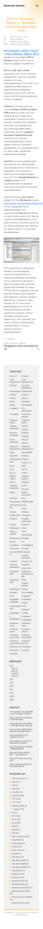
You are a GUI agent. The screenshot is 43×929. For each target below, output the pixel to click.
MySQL (16, 830)
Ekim (13, 668)
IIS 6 (15, 813)
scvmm (25, 548)
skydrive (26, 565)
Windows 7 (18, 874)
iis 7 (12, 469)
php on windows (11, 343)
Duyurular (18, 795)
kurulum (14, 498)
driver (25, 426)
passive (26, 525)
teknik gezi (15, 589)
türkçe (25, 589)
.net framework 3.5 (15, 380)
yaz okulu (15, 650)
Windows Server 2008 (19, 42)
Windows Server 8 (21, 903)
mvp (24, 508)
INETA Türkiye (13, 477)
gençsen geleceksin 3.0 (15, 447)
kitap (13, 492)
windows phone (14, 630)
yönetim (14, 654)
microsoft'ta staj (15, 506)
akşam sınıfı (27, 391)
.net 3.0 (14, 376)
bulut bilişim (27, 405)
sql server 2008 (14, 581)
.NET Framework (20, 778)
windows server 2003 (14, 636)
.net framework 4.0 (27, 380)
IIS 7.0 (15, 37)
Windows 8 (18, 877)
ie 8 (12, 466)
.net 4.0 (26, 376)
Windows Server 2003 (22, 888)
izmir (25, 486)
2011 (11, 689)
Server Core (18, 850)
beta (13, 401)
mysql (13, 512)
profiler (26, 538)
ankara (13, 395)
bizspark (26, 401)
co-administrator (27, 409)
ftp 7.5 (25, 443)
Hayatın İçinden (19, 806)
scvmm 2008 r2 (15, 553)
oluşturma (27, 515)
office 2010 (15, 515)
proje (13, 542)
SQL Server (18, 857)
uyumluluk (27, 599)
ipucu (13, 482)
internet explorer (25, 477)
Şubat (13, 673)
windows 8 (27, 620)
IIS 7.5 (21, 37)
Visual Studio (18, 871)
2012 (11, 686)
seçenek (26, 552)
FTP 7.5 (16, 802)
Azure (25, 398)
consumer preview (26, 415)
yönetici (26, 650)
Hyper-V (19, 809)
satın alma (15, 548)
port (24, 531)
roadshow (15, 545)
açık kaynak (16, 391)
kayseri (26, 489)
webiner (26, 610)
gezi (13, 452)
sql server (27, 568)
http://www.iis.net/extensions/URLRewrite (23, 203)
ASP (15, 785)
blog (13, 405)
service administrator (15, 566)
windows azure (14, 624)
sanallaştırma (28, 545)
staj (24, 580)
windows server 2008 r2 (15, 642)
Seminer (17, 847)
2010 (11, 693)
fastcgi (23, 343)
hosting (26, 456)
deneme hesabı (14, 421)
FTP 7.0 (16, 799)
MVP (15, 826)
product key (16, 538)
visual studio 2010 (15, 607)
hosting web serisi (15, 460)
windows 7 (27, 616)
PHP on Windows (17, 39)
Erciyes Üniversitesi (14, 434)
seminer (14, 561)
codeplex (15, 414)
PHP (26, 37)
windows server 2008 (26, 636)
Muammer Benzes (14, 5)
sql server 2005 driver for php (27, 573)
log (24, 498)
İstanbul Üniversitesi (14, 487)
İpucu (16, 823)
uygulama (27, 596)
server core (27, 561)
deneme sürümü (26, 421)
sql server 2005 (14, 572)
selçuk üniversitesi (26, 556)
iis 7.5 (13, 473)
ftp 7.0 (25, 440)
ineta (25, 473)
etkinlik (26, 433)
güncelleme (27, 452)
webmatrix (15, 613)
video (25, 603)
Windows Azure (26, 624)
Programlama (18, 843)
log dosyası (15, 502)
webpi (25, 613)
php (24, 528)
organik (14, 519)
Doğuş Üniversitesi (14, 427)
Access (16, 782)
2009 (12, 696)
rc (24, 542)
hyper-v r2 (27, 463)
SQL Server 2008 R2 (21, 867)
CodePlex (17, 792)
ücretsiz (14, 592)
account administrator (27, 386)
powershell (27, 535)
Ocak (13, 676)
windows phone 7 (26, 630)
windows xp (16, 647)
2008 (12, 700)
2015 (14, 671)
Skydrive (17, 854)
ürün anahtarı (28, 592)
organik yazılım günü (26, 520)
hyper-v (26, 459)
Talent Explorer (25, 584)
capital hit (15, 408)
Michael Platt (28, 502)
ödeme (26, 512)
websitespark (15, 619)
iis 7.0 (25, 469)
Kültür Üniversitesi (26, 493)
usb (12, 596)
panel (13, 525)
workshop (27, 647)
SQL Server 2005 (20, 860)
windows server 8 (26, 642)
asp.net (26, 395)
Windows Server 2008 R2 (20, 44)
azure (13, 398)
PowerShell (18, 840)
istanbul (26, 482)
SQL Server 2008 (20, 864)
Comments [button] (10, 339)
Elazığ (25, 429)
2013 (11, 683)
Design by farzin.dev (23, 912)
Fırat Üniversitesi (14, 441)
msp (24, 505)
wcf (24, 606)
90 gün (14, 385)
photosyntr (15, 528)
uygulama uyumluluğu (14, 600)
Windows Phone (20, 884)
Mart (13, 671)
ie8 (24, 466)
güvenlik (14, 456)
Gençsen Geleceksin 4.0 (27, 447)
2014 (11, 679)
